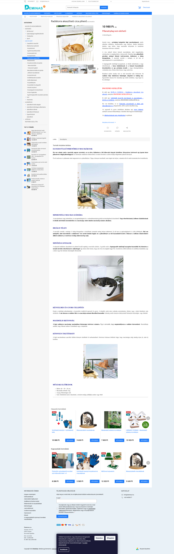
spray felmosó (138, 109)
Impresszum (27, 513)
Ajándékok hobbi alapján (34, 104)
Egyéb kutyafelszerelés (33, 50)
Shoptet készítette (145, 548)
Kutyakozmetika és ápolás (34, 63)
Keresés (104, 7)
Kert (28, 97)
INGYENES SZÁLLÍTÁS (31, 121)
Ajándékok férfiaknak (33, 112)
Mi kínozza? (30, 31)
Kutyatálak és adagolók (34, 85)
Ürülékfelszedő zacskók (34, 77)
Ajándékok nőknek (32, 109)
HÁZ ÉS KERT (29, 41)
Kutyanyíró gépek (33, 68)
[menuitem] (32, 13)
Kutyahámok (31, 48)
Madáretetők (31, 60)
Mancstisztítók (32, 65)
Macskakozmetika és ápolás (35, 70)
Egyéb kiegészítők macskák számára (37, 95)
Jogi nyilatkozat (28, 508)
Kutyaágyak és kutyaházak (35, 90)
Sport (28, 38)
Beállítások (63, 549)
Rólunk (26, 515)
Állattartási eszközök (33, 46)
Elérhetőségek (28, 506)
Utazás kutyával (31, 87)
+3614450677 (128, 497)
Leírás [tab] (54, 139)
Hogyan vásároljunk (78, 1)
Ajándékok (30, 117)
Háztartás (30, 99)
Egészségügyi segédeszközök (35, 33)
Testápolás (30, 36)
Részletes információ (108, 122)
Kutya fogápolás (32, 92)
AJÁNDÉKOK (28, 102)
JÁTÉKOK (28, 119)
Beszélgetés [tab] (63, 139)
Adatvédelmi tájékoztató (31, 499)
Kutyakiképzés (31, 82)
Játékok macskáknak (33, 72)
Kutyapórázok (31, 55)
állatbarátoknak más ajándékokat (114, 115)
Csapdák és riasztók (32, 43)
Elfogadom (110, 538)
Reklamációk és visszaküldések (33, 503)
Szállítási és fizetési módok (31, 501)
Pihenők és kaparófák (33, 58)
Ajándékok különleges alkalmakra (36, 107)
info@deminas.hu (129, 494)
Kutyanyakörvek (32, 53)
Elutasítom (99, 538)
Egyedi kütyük (31, 114)
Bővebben (70, 481)
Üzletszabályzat (93, 1)
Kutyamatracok (31, 75)
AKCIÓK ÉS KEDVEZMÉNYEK (33, 26)
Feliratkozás (62, 516)
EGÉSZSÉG (28, 28)
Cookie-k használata (30, 510)
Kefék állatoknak (32, 80)
